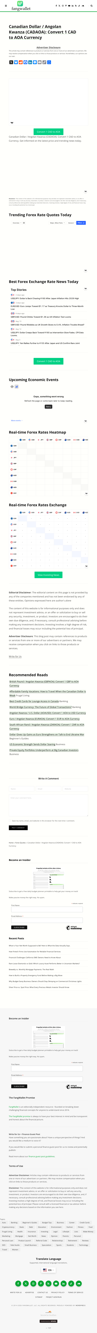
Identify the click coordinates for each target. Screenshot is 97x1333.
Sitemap (38, 1297)
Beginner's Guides (30, 1222)
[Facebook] (25, 62)
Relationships (57, 1240)
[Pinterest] (41, 1284)
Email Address (17, 916)
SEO (3, 1245)
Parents (66, 1236)
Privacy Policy (57, 1292)
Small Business (31, 1245)
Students (70, 1245)
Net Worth (32, 1236)
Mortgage (19, 1236)
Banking (14, 1222)
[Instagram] (33, 1284)
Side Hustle (15, 1245)
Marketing (6, 1236)
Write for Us (15, 656)
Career (72, 1222)
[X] (11, 62)
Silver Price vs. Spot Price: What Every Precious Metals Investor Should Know (39, 987)
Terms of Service (75, 1292)
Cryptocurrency (8, 1227)
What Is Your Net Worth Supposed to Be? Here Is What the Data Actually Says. (39, 945)
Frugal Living (7, 1231)
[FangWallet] (21, 5)
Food (91, 1227)
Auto (4, 1222)
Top (49, 1328)
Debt (31, 1227)
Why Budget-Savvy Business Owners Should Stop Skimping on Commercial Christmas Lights (45, 981)
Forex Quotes (20, 843)
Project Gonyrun (54, 1297)
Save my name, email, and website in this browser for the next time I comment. (43, 821)
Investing (44, 1231)
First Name (15, 905)
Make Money (88, 1231)
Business (60, 1222)
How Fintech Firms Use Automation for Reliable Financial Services (35, 951)
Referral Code (41, 1240)
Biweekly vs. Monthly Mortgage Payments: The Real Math (31, 969)
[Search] (91, 5)
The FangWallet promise (19, 1116)
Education (42, 1227)
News (44, 1236)
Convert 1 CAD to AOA (48, 131)
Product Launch (24, 1240)
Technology (83, 1245)
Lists (76, 1231)
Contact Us (42, 1292)
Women (15, 1249)
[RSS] (48, 1284)
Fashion (70, 1227)
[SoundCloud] (79, 1284)
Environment (56, 1227)
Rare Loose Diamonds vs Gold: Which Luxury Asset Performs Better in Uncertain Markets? (44, 963)
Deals (22, 1227)
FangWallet (14, 1107)
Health (20, 1231)
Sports (59, 1245)
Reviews (85, 1240)
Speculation (46, 1245)
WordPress (81, 1305)
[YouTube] (56, 1284)
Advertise (29, 1292)
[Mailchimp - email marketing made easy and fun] (74, 930)
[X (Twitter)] (26, 1284)
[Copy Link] (44, 62)
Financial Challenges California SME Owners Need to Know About (35, 957)
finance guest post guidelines (42, 1156)
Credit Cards (85, 1222)
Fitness (81, 1227)
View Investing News (48, 574)
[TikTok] (71, 1284)
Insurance (32, 1231)
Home (11, 843)
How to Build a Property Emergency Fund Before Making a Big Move (35, 975)
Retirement (72, 1240)
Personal (77, 1236)
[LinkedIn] (64, 1284)
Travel (4, 1249)
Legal (55, 1231)
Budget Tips (47, 1222)
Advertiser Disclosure (48, 47)
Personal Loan (7, 1240)
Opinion (54, 1236)
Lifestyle (66, 1231)
